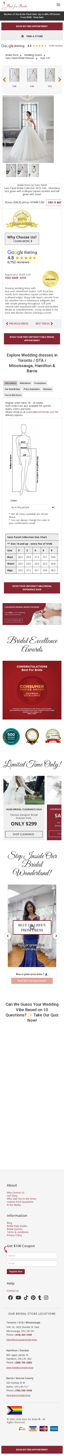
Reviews (47, 389)
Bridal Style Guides (17, 1226)
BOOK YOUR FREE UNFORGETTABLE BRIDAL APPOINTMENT (32, 339)
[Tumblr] (39, 1298)
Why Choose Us (15, 1192)
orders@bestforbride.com (40, 412)
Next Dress (43, 323)
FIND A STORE (33, 36)
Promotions (40, 383)
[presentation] (4, 79)
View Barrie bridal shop (18, 1395)
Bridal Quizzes (15, 1229)
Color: (13, 500)
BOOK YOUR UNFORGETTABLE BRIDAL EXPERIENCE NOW (32, 588)
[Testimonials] (32, 257)
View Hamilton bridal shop (19, 1367)
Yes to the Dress (13, 395)
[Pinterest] (33, 1298)
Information (10, 383)
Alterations (25, 383)
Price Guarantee (32, 389)
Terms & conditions (18, 1232)
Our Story (12, 1195)
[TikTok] (26, 1298)
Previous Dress (18, 323)
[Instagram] (46, 1298)
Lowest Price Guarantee (20, 1201)
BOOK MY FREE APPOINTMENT (32, 26)
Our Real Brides (12, 389)
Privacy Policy (14, 1235)
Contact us (13, 1290)
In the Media (14, 1204)
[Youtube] (18, 1298)
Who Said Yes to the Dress (21, 1198)
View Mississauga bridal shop (21, 1339)
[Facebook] (10, 1298)
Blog (9, 1222)
